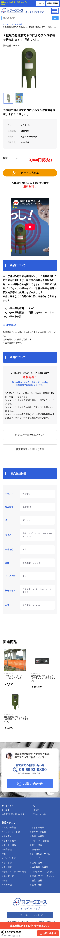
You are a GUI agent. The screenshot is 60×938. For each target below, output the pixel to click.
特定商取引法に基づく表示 (30, 449)
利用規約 (35, 810)
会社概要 (5, 810)
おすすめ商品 (17, 24)
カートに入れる (30, 172)
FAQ (33, 806)
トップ (5, 24)
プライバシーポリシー (41, 814)
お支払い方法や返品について (30, 435)
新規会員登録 (52, 3)
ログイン (40, 3)
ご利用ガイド (7, 806)
